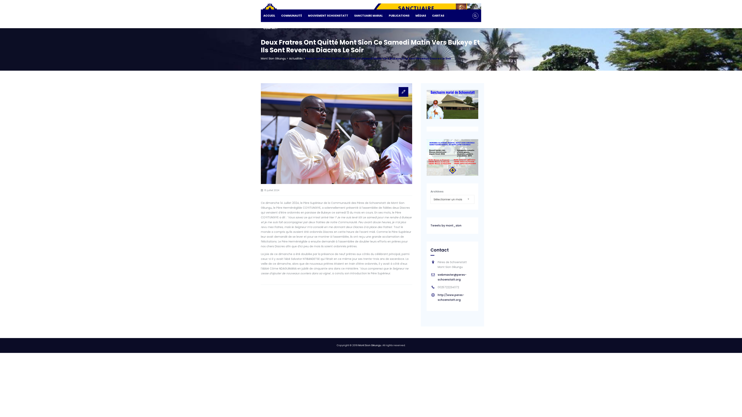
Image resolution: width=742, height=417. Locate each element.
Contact (270, 28)
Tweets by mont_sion (446, 225)
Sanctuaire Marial (368, 16)
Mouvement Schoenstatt (328, 16)
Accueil (269, 16)
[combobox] (452, 199)
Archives (437, 191)
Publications (399, 16)
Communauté (291, 16)
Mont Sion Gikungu (369, 345)
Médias (420, 16)
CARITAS (438, 16)
